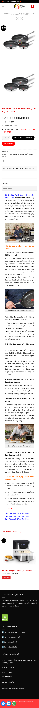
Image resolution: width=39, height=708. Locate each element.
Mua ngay (8, 143)
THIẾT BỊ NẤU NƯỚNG (21, 13)
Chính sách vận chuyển (12, 637)
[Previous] (4, 60)
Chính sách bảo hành (11, 647)
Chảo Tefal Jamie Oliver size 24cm (17, 516)
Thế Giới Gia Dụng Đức (16, 688)
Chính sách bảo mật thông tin (14, 632)
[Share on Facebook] (3, 161)
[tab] (19, 184)
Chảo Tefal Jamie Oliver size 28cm (17, 519)
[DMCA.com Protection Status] (5, 617)
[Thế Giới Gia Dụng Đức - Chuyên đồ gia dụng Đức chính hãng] (19, 6)
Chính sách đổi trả (10, 642)
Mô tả (5, 184)
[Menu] (3, 6)
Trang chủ (8, 13)
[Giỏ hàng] (32, 6)
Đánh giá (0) (7, 188)
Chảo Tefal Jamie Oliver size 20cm (17, 514)
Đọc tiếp (6, 577)
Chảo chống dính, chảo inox (16, 154)
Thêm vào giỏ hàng (23, 138)
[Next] (9, 60)
